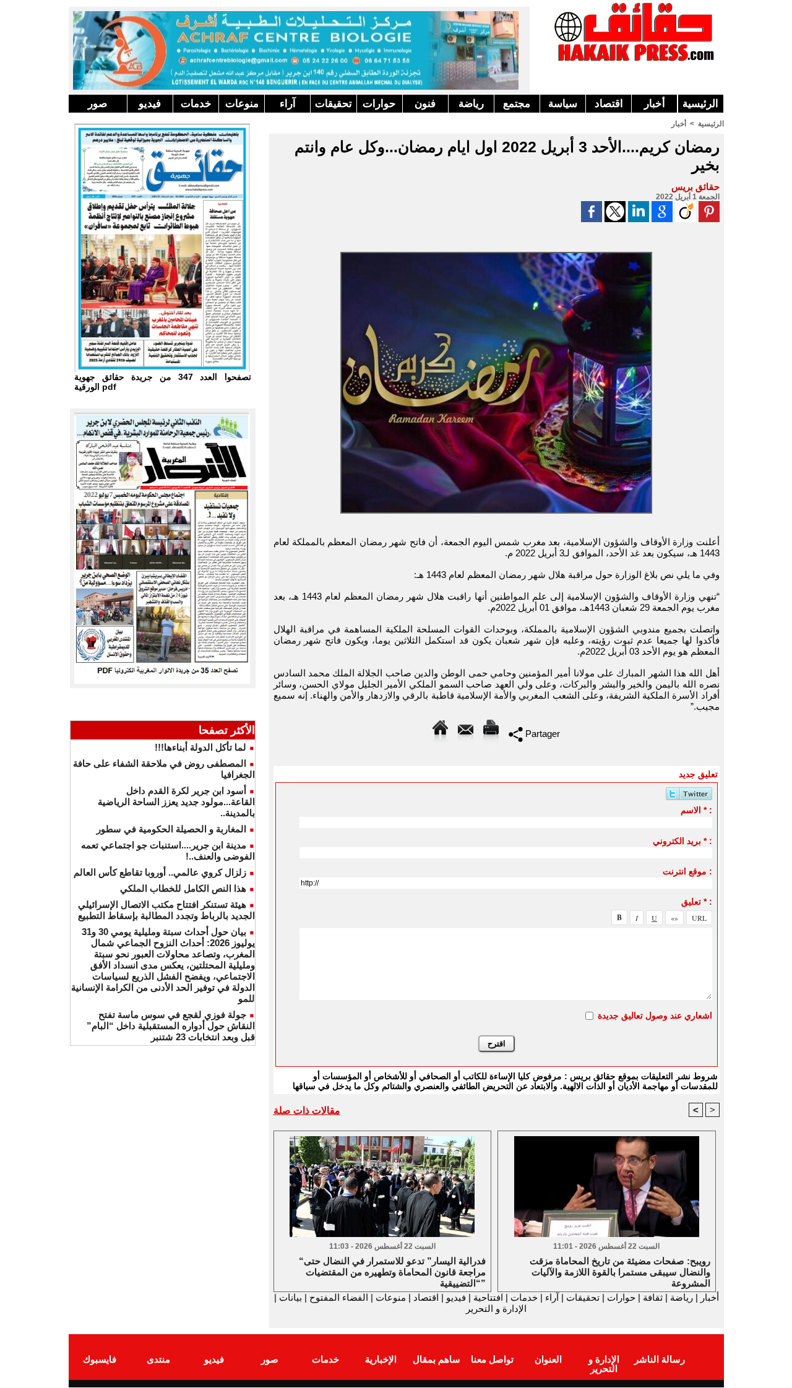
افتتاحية (488, 1297)
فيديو (150, 104)
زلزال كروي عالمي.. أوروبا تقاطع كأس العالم (160, 872)
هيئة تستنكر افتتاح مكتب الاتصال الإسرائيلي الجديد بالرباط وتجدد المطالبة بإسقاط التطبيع (166, 910)
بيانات (290, 1297)
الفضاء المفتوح (337, 1297)
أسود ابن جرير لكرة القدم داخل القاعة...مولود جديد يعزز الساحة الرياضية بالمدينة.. (176, 801)
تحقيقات (333, 104)
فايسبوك (99, 1359)
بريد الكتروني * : (682, 841)
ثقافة (653, 1297)
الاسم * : (696, 810)
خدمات (196, 104)
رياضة (471, 104)
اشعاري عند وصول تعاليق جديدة (655, 1015)
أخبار (654, 104)
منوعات (242, 104)
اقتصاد (609, 104)
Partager (541, 733)
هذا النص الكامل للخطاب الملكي (183, 888)
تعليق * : (696, 902)
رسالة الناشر (659, 1359)
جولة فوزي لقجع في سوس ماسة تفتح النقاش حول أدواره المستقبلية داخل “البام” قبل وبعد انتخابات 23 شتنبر (171, 1025)
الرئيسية (700, 104)
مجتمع (516, 104)
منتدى (158, 1359)
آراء (288, 104)
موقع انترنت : (687, 871)
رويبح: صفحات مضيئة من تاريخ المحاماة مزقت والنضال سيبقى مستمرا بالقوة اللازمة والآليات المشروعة (620, 1271)
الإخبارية (381, 1359)
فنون (425, 104)
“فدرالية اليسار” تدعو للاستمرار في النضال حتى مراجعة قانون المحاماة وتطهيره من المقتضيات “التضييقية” (392, 1271)
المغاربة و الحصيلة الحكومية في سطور (171, 829)
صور (97, 104)
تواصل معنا (492, 1359)
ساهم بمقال (436, 1359)
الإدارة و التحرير (496, 1308)
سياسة (562, 104)
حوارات (379, 104)
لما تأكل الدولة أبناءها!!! (200, 747)
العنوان (548, 1359)
